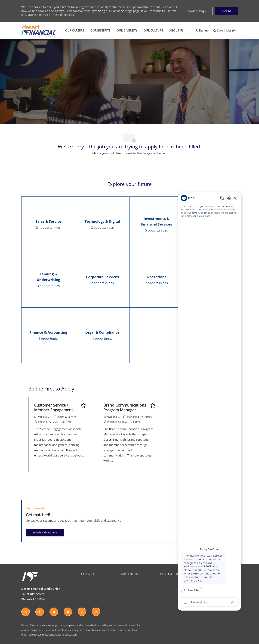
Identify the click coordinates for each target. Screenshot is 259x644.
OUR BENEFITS (100, 30)
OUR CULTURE (153, 30)
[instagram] (54, 612)
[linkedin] (96, 612)
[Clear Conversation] (221, 198)
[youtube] (68, 612)
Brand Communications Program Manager (124, 407)
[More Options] (186, 602)
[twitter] (25, 612)
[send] (233, 602)
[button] (202, 30)
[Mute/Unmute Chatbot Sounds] (228, 198)
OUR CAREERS (74, 30)
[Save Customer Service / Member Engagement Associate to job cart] (83, 405)
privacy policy (199, 212)
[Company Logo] (38, 30)
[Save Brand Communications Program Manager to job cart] (153, 405)
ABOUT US (176, 30)
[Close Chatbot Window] (235, 198)
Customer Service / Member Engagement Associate (53, 407)
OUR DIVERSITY (127, 30)
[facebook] (39, 612)
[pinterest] (82, 612)
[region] (209, 399)
